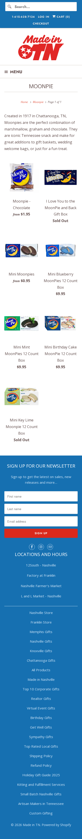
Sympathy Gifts (41, 736)
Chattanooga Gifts (41, 660)
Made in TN (31, 825)
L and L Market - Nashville (41, 596)
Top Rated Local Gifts (41, 746)
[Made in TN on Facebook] (32, 547)
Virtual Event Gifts (41, 708)
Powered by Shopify (56, 825)
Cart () (63, 17)
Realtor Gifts (41, 698)
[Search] (9, 6)
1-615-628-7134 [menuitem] (23, 17)
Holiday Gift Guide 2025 (41, 775)
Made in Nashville (41, 679)
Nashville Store (41, 612)
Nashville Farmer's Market (41, 586)
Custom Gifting (41, 813)
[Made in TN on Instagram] (41, 547)
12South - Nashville (41, 565)
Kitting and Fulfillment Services (41, 784)
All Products (41, 670)
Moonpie (41, 86)
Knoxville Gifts (41, 651)
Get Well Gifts (41, 727)
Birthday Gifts (41, 717)
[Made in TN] (41, 48)
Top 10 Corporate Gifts (41, 689)
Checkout (41, 24)
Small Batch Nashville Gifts (41, 794)
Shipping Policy (41, 756)
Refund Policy (41, 765)
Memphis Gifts (41, 631)
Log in (43, 17)
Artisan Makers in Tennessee (41, 803)
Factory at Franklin (41, 575)
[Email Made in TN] (50, 547)
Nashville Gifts (41, 641)
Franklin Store (41, 622)
